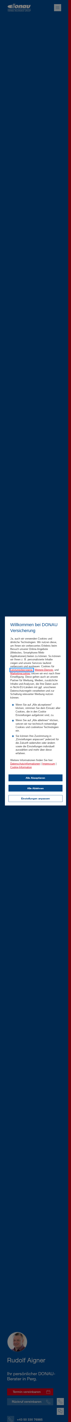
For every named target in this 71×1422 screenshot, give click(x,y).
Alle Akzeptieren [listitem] (35, 777)
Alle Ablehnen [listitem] (35, 788)
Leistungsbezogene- (21, 670)
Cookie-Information (21, 767)
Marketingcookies (20, 673)
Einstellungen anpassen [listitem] (35, 798)
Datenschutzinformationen (25, 763)
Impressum (48, 763)
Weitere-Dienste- (44, 670)
